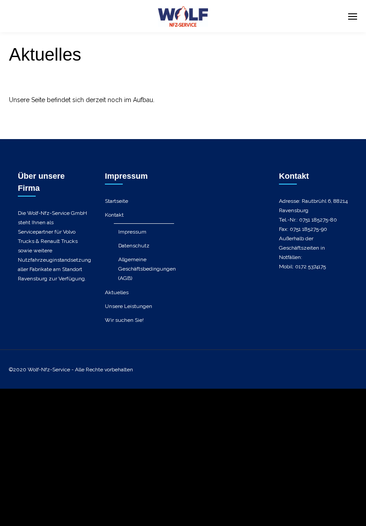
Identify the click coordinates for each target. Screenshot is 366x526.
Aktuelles (117, 292)
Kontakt (114, 215)
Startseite (116, 201)
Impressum (132, 232)
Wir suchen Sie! (124, 320)
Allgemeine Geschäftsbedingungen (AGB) (147, 268)
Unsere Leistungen (128, 306)
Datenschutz (134, 245)
